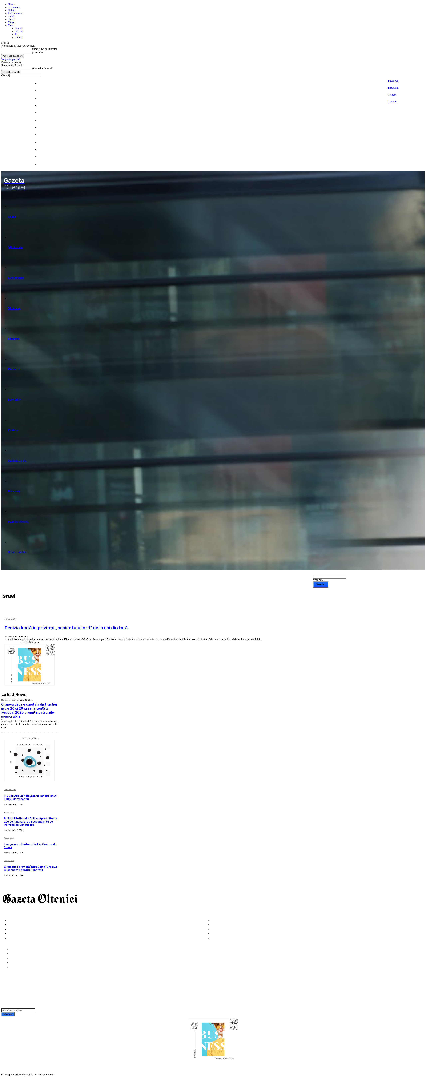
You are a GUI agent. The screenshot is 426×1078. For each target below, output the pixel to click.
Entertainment (15, 13)
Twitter (392, 94)
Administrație (11, 619)
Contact (15, 967)
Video (11, 938)
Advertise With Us (21, 958)
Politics (18, 28)
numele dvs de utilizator (44, 48)
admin (15, 700)
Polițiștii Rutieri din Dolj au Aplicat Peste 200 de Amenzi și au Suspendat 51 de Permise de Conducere (30, 821)
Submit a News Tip (21, 962)
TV (16, 34)
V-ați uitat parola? (10, 59)
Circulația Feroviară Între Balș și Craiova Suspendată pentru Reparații (30, 868)
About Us (15, 953)
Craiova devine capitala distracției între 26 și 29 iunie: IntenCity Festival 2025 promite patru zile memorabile (29, 710)
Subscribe (8, 1014)
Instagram (393, 87)
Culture (12, 10)
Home (13, 949)
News (11, 4)
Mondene (5, 700)
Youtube (392, 101)
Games (18, 37)
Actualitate (9, 812)
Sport (11, 16)
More (11, 25)
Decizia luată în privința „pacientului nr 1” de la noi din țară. (67, 627)
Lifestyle (19, 31)
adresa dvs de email (42, 68)
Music (11, 22)
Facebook (393, 80)
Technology (14, 7)
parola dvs (37, 52)
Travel (11, 19)
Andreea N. (10, 636)
